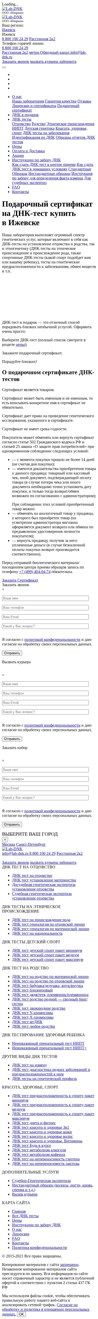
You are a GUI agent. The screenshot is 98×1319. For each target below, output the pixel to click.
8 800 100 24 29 (15, 39)
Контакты (20, 192)
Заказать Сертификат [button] (20, 580)
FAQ (16, 187)
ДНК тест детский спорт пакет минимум (47, 950)
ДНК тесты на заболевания (46, 133)
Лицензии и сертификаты (34, 106)
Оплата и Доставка (28, 151)
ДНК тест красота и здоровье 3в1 (40, 1127)
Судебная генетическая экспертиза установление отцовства (42, 895)
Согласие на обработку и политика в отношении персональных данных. (45, 1309)
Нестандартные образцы (49, 173)
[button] (3, 589)
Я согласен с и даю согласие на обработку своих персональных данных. (47, 641)
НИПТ (18, 128)
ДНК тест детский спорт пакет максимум (47, 959)
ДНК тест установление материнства (44, 880)
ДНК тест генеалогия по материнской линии (50, 929)
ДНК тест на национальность (37, 933)
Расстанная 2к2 (42, 39)
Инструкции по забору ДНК (36, 1225)
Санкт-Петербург (31, 844)
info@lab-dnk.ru (15, 853)
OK (21, 1314)
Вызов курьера (24, 1194)
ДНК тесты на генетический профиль (44, 1078)
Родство (38, 124)
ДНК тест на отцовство (32, 875)
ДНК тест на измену (29, 1065)
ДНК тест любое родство (33, 1026)
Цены (17, 146)
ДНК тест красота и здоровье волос (42, 1136)
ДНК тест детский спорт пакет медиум (45, 955)
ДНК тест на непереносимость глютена (46, 1159)
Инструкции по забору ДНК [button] (36, 160)
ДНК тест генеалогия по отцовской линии (48, 924)
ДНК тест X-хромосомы (33, 1017)
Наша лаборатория (28, 101)
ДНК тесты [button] (21, 119)
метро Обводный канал (49, 52)
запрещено (69, 1264)
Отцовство (21, 124)
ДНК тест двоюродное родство (38, 1008)
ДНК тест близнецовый (32, 990)
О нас (17, 1229)
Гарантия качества (60, 101)
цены (20, 344)
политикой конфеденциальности (52, 639)
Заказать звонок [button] (15, 61)
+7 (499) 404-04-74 (35, 572)
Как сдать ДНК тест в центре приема (44, 164)
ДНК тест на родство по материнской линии (50, 976)
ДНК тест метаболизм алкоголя (39, 1150)
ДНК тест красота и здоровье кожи (42, 1132)
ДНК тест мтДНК (27, 1022)
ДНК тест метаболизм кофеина (38, 1154)
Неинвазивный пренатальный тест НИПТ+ (49, 1048)
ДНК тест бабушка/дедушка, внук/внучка (47, 985)
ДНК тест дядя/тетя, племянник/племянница (50, 995)
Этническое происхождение (70, 124)
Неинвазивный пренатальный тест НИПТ (48, 1043)
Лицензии (20, 1234)
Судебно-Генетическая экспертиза (41, 1181)
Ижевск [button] (8, 30)
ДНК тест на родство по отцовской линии (48, 981)
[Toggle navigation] (4, 67)
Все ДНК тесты (25, 1216)
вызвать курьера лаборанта (53, 61)
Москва (8, 844)
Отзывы (84, 101)
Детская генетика (40, 128)
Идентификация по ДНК (33, 137)
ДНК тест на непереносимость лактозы (45, 1163)
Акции (18, 155)
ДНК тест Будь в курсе (31, 1145)
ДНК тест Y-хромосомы (32, 1013)
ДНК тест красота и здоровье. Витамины (47, 1141)
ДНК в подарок (25, 115)
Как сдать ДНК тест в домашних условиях (52, 166)
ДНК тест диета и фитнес (34, 1123)
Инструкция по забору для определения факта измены (52, 175)
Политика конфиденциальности (39, 1247)
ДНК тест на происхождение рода (41, 920)
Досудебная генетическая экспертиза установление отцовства (43, 886)
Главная (19, 1211)
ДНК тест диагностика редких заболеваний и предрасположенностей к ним (51, 1071)
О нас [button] (17, 97)
